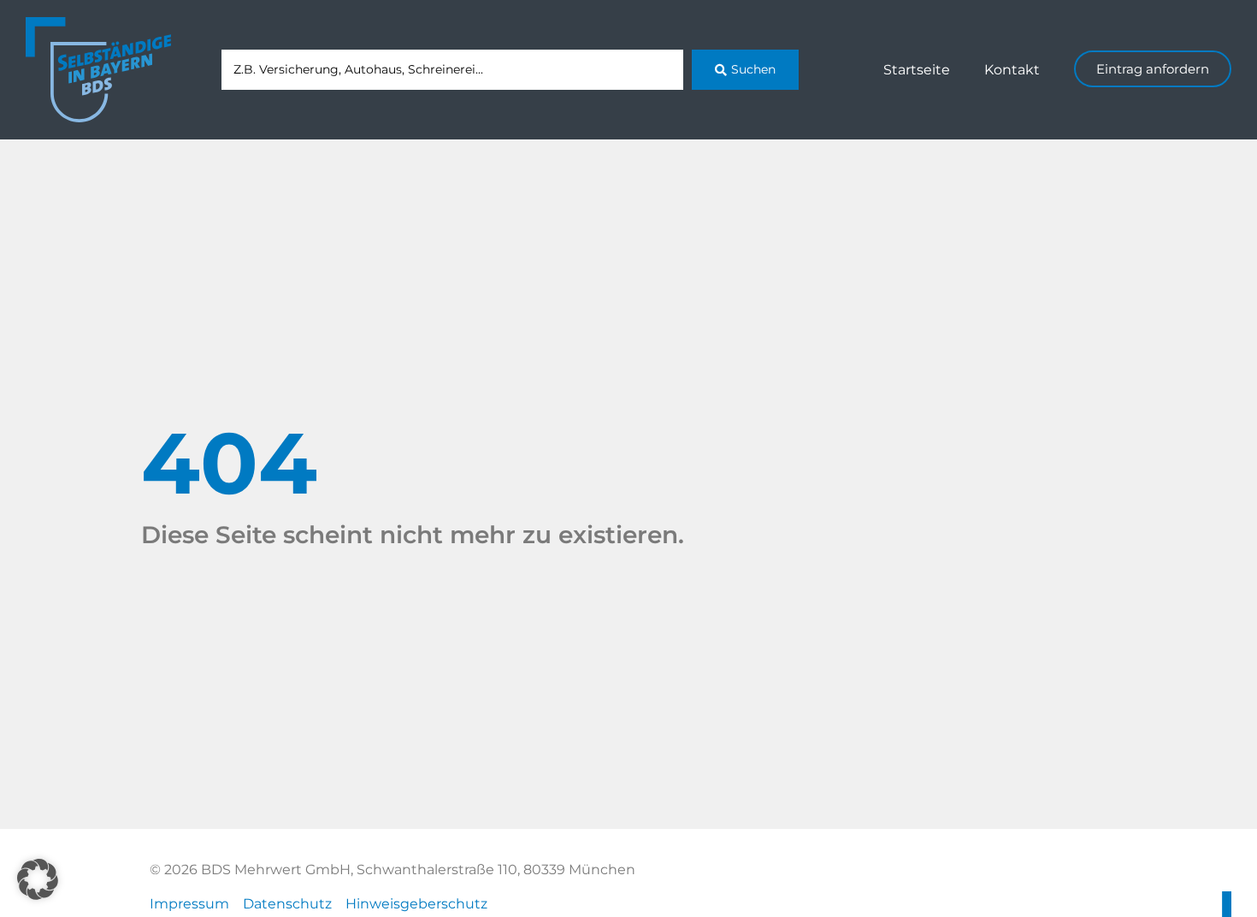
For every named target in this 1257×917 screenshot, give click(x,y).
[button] (37, 879)
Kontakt (1012, 70)
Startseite (916, 70)
